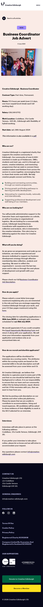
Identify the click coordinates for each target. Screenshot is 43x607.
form (4, 310)
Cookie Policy (8, 528)
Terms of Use (8, 523)
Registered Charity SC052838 (15, 537)
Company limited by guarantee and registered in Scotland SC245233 (17, 543)
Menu (38, 5)
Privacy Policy (8, 532)
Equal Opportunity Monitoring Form (20, 330)
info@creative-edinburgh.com (15, 499)
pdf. (35, 136)
